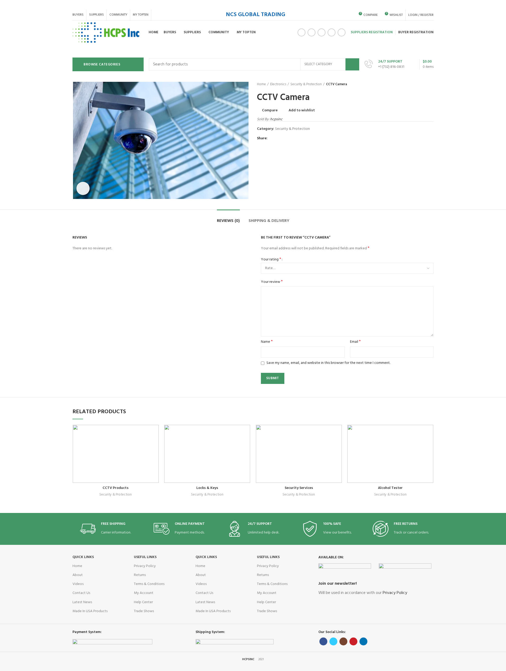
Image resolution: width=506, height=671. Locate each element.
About (77, 575)
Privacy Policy (145, 566)
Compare (270, 110)
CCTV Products (116, 488)
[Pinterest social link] (331, 32)
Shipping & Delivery (269, 220)
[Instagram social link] (321, 32)
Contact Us (81, 593)
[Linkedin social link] (342, 32)
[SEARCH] (352, 64)
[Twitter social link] (311, 32)
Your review (272, 282)
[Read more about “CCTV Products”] (155, 445)
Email (355, 342)
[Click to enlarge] (83, 188)
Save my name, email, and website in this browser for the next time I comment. (328, 363)
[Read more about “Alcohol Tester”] (429, 445)
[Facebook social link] (301, 32)
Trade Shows (144, 611)
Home (261, 84)
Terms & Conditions (149, 584)
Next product (431, 84)
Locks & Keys (207, 488)
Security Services (299, 488)
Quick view (142, 457)
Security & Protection (306, 84)
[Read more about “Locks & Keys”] (246, 445)
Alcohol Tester (390, 488)
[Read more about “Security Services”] (338, 445)
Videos (78, 584)
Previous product (420, 84)
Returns (140, 575)
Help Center (143, 602)
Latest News (82, 602)
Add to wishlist (302, 110)
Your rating (271, 260)
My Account (143, 593)
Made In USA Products (90, 611)
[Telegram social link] (297, 138)
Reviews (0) (228, 220)
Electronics (278, 84)
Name (267, 342)
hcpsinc (276, 119)
